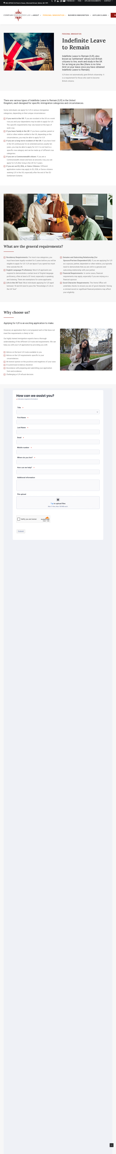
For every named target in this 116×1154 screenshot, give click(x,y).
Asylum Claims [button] (100, 15)
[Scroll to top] (112, 1145)
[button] (52, 1)
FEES (79, 1)
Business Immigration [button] (78, 15)
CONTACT (107, 1)
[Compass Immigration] (18, 15)
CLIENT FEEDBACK (68, 1)
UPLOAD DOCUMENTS (93, 1)
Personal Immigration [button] (53, 15)
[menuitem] (68, 1)
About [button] (36, 15)
